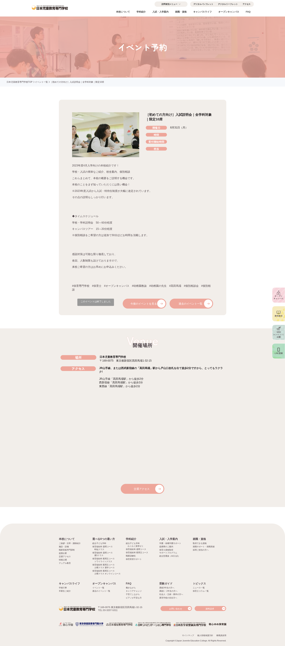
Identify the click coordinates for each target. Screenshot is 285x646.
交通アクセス (142, 489)
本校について (123, 11)
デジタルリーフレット (228, 4)
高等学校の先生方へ (168, 598)
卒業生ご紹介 (65, 591)
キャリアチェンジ (134, 591)
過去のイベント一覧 (190, 303)
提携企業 (63, 553)
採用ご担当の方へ (201, 550)
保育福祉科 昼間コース (136, 549)
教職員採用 (221, 635)
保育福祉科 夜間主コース (137, 552)
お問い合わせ (175, 609)
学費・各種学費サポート (170, 543)
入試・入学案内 (160, 11)
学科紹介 (141, 11)
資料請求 (210, 609)
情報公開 (63, 560)
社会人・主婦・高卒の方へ (171, 594)
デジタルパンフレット (203, 4)
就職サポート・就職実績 (204, 546)
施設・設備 (64, 546)
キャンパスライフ (202, 11)
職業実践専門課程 (67, 550)
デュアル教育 (65, 563)
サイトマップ (188, 635)
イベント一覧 (41, 82)
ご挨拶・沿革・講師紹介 (70, 543)
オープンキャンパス (228, 11)
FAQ (248, 11)
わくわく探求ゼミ (135, 546)
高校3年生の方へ (166, 588)
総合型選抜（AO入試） (169, 556)
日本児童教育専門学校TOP (19, 82)
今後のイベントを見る (143, 303)
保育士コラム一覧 (201, 591)
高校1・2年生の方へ (168, 591)
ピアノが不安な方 (134, 598)
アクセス (247, 4)
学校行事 (63, 588)
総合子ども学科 (99, 543)
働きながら (131, 588)
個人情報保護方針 (205, 635)
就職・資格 (181, 11)
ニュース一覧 (199, 588)
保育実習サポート (134, 559)
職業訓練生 (131, 556)
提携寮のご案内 (166, 546)
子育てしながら (133, 594)
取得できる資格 (200, 543)
